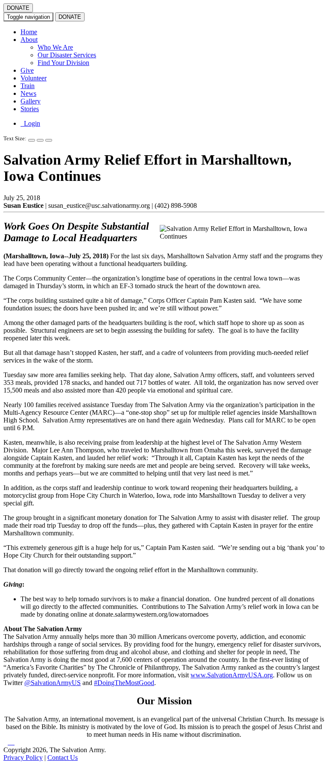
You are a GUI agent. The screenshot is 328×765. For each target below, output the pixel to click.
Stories (29, 108)
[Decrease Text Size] (40, 140)
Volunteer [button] (33, 78)
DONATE (18, 8)
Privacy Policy (23, 757)
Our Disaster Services (67, 55)
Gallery (30, 101)
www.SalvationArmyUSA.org (231, 675)
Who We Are (55, 47)
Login (30, 123)
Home (28, 31)
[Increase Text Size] (31, 140)
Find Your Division (63, 62)
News (28, 93)
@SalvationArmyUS (52, 682)
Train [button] (27, 85)
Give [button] (27, 70)
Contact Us (62, 757)
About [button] (29, 39)
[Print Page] (48, 140)
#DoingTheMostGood (124, 682)
